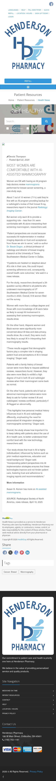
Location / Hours (24, 13)
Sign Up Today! (41, 13)
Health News (16, 128)
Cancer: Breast (10, 571)
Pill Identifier (34, 10)
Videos (34, 128)
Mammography (27, 571)
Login (10, 16)
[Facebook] (51, 4)
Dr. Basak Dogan (15, 246)
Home (11, 100)
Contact (6, 700)
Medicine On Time (9, 690)
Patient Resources (26, 100)
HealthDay (22, 539)
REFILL (28, 80)
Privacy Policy (9, 713)
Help (23, 10)
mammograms (32, 184)
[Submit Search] (47, 121)
